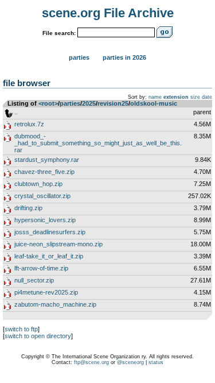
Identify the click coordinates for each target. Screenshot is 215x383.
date (207, 97)
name (155, 97)
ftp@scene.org (91, 362)
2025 (89, 103)
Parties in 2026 (124, 57)
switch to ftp (21, 329)
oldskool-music (153, 103)
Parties (79, 57)
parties (70, 103)
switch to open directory (38, 335)
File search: (59, 33)
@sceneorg (130, 362)
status (155, 362)
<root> (48, 103)
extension (176, 97)
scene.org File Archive (108, 13)
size (195, 97)
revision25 (112, 103)
